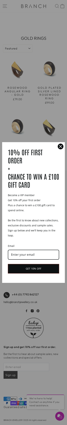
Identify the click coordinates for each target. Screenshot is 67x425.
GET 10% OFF (33, 268)
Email (11, 246)
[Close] (60, 146)
